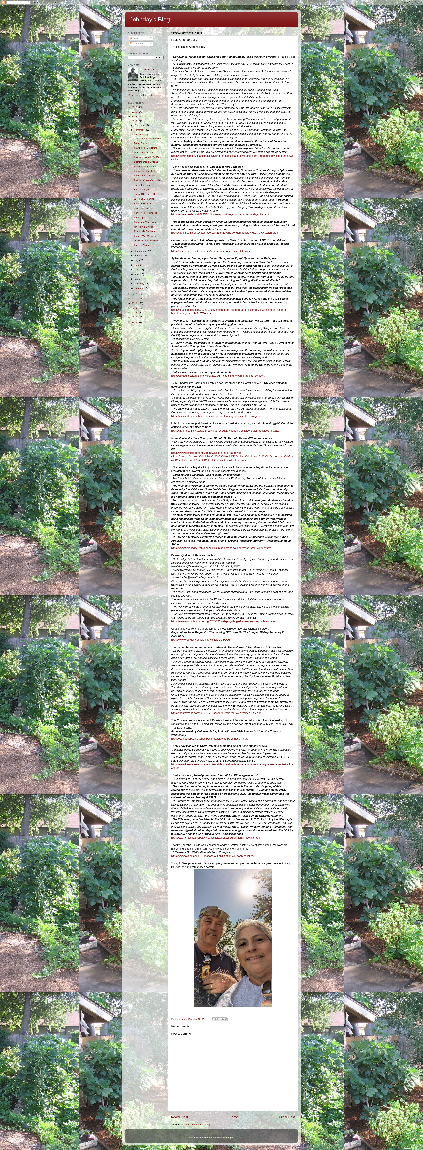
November (140, 129)
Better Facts (140, 143)
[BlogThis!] (216, 1019)
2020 (135, 303)
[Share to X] (219, 1019)
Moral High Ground (144, 152)
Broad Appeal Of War (145, 217)
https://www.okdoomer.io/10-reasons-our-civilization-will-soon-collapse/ (212, 856)
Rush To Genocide (143, 203)
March (138, 279)
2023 (135, 121)
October (139, 134)
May (137, 269)
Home (233, 1117)
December (140, 125)
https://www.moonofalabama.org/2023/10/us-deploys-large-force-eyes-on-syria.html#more (223, 621)
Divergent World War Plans (148, 157)
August (138, 255)
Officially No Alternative (146, 240)
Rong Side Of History (145, 175)
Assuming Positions (144, 208)
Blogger (230, 1137)
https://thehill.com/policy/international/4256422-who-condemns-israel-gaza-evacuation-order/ (225, 232)
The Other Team (142, 185)
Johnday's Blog (150, 19)
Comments (138, 43)
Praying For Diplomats (145, 147)
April (137, 274)
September (141, 251)
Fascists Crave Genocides (147, 180)
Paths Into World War (145, 222)
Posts (135, 38)
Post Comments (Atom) (197, 1124)
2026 (135, 107)
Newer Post (179, 1117)
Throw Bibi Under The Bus (148, 194)
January (139, 288)
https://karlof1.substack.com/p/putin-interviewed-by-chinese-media (209, 738)
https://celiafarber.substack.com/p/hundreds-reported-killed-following (211, 251)
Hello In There (141, 245)
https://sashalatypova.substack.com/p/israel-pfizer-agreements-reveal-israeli (215, 837)
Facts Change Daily (144, 189)
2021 (135, 298)
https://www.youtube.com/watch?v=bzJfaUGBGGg (200, 639)
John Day (148, 69)
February (140, 283)
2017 (135, 317)
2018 (135, 312)
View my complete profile (141, 95)
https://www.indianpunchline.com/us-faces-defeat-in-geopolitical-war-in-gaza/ (216, 416)
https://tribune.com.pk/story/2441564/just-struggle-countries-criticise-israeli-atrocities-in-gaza (225, 430)
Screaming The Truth (145, 171)
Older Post (287, 1117)
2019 (135, 308)
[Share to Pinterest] (226, 1019)
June (137, 265)
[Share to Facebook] (222, 1019)
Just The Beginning (144, 198)
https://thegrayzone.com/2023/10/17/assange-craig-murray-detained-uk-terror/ (216, 713)
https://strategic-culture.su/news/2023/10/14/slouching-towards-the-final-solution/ (218, 375)
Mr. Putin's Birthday (144, 226)
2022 (135, 294)
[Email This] (213, 1019)
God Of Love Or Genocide (147, 138)
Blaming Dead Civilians (146, 161)
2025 (135, 111)
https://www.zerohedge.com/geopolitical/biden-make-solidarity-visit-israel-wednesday (221, 548)
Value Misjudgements (145, 166)
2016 (135, 321)
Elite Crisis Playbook (144, 231)
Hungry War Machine (145, 236)
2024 (135, 116)
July (137, 260)
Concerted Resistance (145, 212)
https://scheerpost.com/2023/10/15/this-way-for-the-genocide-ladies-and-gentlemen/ (220, 214)
